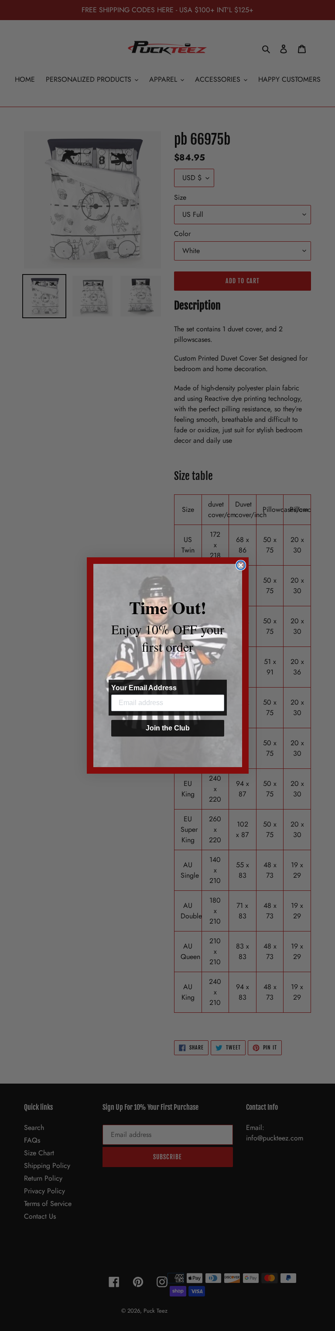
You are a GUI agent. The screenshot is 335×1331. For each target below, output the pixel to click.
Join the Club (168, 728)
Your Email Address (144, 688)
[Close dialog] (240, 565)
